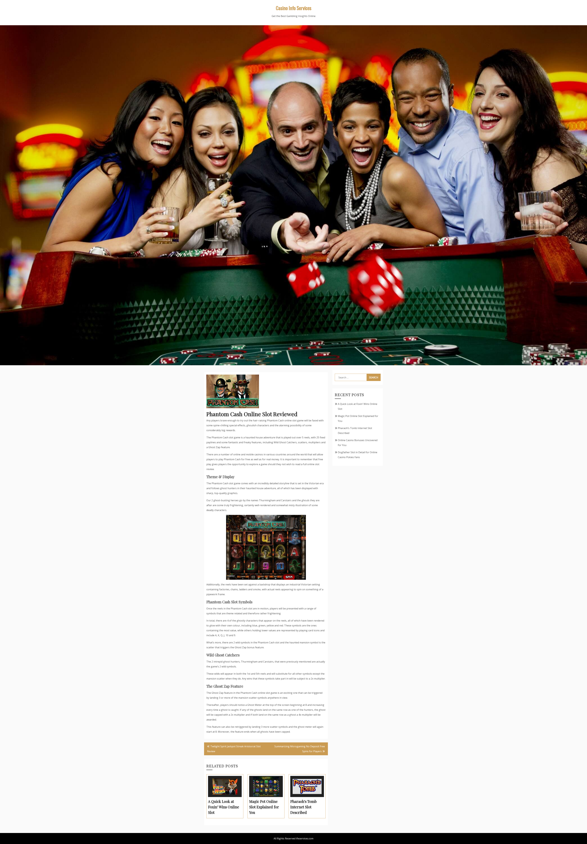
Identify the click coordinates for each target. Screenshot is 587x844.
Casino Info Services (293, 7)
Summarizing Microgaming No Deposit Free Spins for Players (299, 749)
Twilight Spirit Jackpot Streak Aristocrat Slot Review (234, 749)
